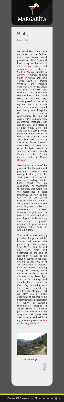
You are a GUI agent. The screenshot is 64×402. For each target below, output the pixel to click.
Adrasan (21, 75)
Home (19, 40)
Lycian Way (31, 66)
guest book (34, 323)
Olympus (21, 160)
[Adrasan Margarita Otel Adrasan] (32, 12)
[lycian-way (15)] (32, 343)
